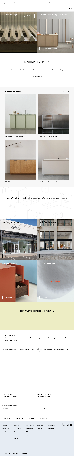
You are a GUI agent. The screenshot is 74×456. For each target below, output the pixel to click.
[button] (20, 371)
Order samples (37, 76)
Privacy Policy (6, 453)
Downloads (17, 435)
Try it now (37, 206)
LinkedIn (39, 432)
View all (66, 92)
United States (6, 418)
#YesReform (23, 453)
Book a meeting (57, 70)
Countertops (6, 432)
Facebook (40, 435)
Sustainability (18, 428)
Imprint (15, 453)
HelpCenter (28, 435)
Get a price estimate (18, 70)
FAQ (26, 432)
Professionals (52, 432)
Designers (5, 425)
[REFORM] (67, 424)
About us (16, 425)
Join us (16, 438)
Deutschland (19, 418)
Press (15, 432)
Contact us (51, 425)
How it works (29, 428)
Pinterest (39, 428)
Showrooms (51, 428)
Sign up (45, 408)
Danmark (31, 418)
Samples (4, 435)
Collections (5, 428)
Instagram (40, 425)
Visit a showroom (39, 70)
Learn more (37, 319)
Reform (70, 8)
